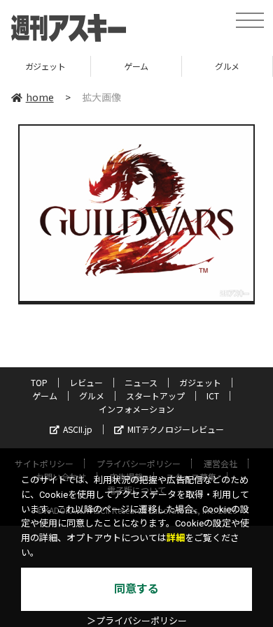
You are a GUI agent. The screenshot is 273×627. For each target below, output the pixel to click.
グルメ (200, 66)
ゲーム (109, 66)
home (40, 97)
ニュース (141, 382)
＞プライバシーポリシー (137, 621)
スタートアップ (155, 395)
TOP (39, 382)
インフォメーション (136, 409)
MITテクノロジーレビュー (175, 429)
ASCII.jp (77, 429)
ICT (212, 395)
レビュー (86, 382)
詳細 (176, 538)
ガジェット (200, 382)
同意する (136, 589)
